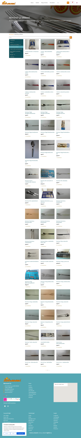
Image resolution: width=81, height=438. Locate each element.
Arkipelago (56, 422)
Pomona (55, 425)
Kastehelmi (56, 418)
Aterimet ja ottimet (14, 47)
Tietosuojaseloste (32, 392)
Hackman (31, 425)
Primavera (56, 428)
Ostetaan (12, 57)
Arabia (30, 415)
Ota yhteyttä (52, 2)
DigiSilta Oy (49, 433)
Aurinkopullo (56, 417)
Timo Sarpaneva (7, 422)
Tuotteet (37, 2)
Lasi (11, 42)
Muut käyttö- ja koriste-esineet (15, 52)
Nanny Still (6, 417)
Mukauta (6, 433)
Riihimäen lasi (31, 420)
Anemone (56, 420)
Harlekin (55, 427)
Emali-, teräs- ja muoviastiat (16, 49)
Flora (55, 423)
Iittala (30, 417)
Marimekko (31, 422)
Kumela (30, 430)
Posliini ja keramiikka (14, 44)
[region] (14, 429)
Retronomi (11, 34)
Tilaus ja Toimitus (44, 2)
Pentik (30, 423)
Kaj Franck (6, 420)
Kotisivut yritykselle (33, 433)
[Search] (68, 3)
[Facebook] (5, 406)
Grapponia (56, 415)
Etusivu (32, 2)
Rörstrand (31, 428)
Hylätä (13, 433)
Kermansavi (31, 427)
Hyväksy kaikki (20, 433)
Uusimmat (12, 40)
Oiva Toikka (6, 415)
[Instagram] (8, 406)
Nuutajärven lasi (32, 418)
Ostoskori (31, 389)
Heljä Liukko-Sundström (9, 418)
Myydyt (11, 54)
